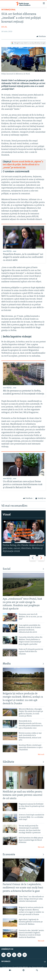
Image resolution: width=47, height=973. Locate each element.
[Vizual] (10, 970)
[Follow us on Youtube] (9, 955)
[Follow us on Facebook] (3, 955)
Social (6, 569)
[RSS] (19, 955)
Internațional (8, 10)
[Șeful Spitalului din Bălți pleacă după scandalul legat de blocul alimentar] (10, 841)
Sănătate (8, 761)
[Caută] (37, 970)
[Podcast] (23, 970)
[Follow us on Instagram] (14, 955)
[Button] (41, 36)
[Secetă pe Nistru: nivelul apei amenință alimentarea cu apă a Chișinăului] (10, 748)
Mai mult (41, 754)
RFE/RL (4, 27)
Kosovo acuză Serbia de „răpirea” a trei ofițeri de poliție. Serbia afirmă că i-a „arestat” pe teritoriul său (23, 165)
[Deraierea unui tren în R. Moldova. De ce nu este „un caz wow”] (10, 617)
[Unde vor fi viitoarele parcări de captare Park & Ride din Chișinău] (10, 652)
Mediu (7, 663)
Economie (9, 854)
